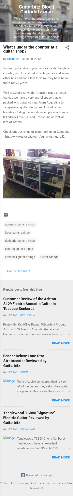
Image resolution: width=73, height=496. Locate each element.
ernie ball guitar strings (20, 257)
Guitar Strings (49, 257)
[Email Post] (5, 216)
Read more (61, 343)
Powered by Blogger (39, 475)
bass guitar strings (17, 232)
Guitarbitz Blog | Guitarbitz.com (36, 9)
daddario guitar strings (20, 241)
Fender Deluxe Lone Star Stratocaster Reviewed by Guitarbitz (24, 361)
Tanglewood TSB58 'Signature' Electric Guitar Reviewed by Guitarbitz (29, 418)
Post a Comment (18, 271)
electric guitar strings (19, 249)
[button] (67, 48)
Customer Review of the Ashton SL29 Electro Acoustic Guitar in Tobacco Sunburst (29, 304)
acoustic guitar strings (20, 224)
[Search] (67, 8)
